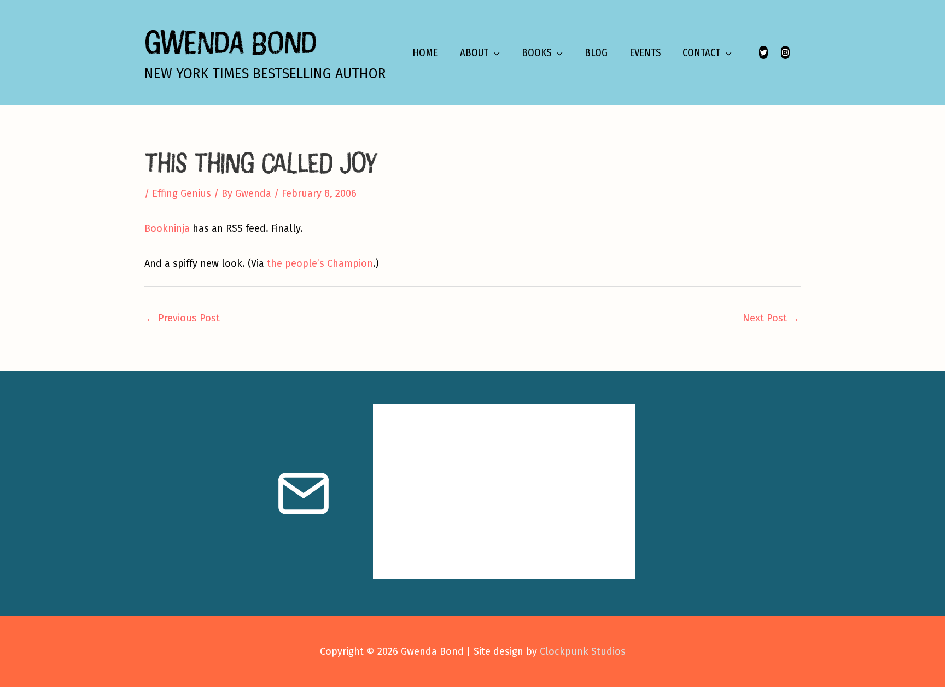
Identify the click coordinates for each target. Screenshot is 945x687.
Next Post (771, 318)
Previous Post (182, 318)
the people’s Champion (320, 263)
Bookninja (167, 228)
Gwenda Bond (230, 42)
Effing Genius (181, 193)
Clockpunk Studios (583, 651)
